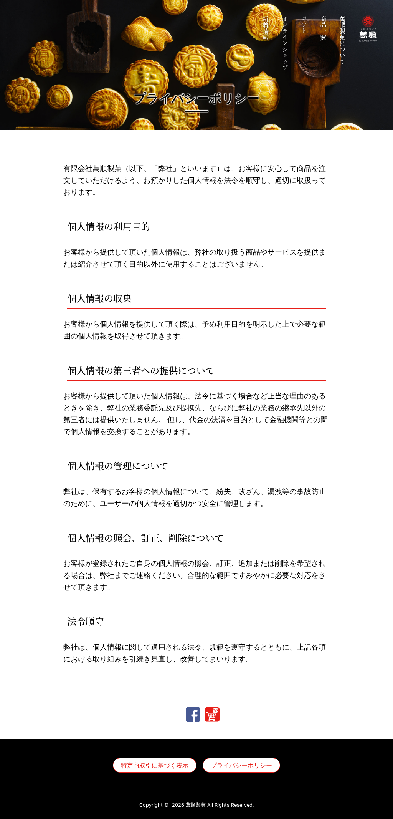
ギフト (303, 24)
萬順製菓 (196, 805)
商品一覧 (323, 27)
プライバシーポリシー (241, 765)
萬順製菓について (342, 40)
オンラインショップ (284, 43)
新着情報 (265, 27)
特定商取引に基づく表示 (154, 765)
